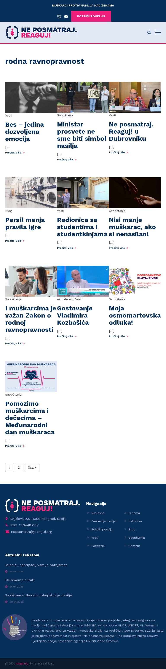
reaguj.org (22, 663)
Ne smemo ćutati (19, 580)
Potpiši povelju (102, 529)
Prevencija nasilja (103, 521)
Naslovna (97, 513)
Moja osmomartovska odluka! (135, 315)
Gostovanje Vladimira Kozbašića (75, 315)
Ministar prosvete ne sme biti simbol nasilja (81, 134)
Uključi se (135, 521)
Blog (8, 210)
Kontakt (134, 546)
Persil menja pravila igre (25, 223)
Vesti (8, 115)
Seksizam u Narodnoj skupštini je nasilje (38, 595)
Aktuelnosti (65, 299)
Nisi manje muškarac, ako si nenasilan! (132, 227)
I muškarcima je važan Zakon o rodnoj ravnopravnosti (30, 318)
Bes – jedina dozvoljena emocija (24, 131)
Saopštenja (65, 115)
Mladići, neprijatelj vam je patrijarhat (36, 565)
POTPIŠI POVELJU (91, 16)
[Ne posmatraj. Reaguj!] (41, 32)
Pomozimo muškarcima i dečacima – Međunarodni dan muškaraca (29, 418)
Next (31, 467)
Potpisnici (98, 546)
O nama (134, 513)
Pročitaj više (13, 152)
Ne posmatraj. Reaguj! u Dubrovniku (131, 131)
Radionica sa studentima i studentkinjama (82, 227)
